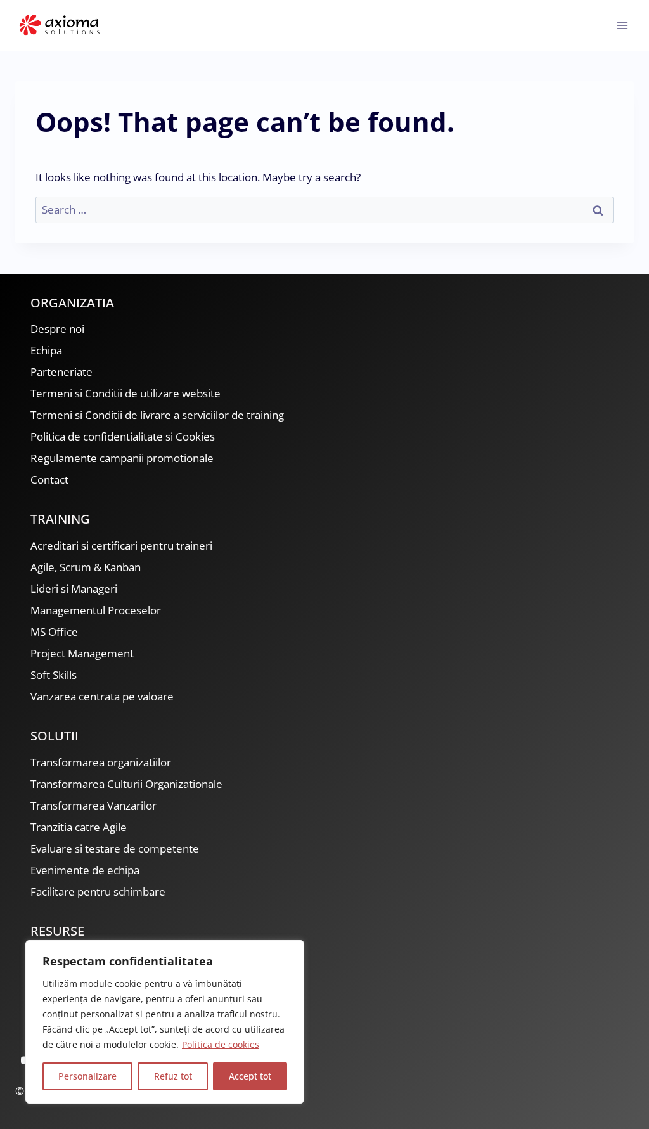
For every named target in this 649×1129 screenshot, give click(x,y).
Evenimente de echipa (84, 870)
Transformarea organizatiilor (100, 762)
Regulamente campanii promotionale (122, 458)
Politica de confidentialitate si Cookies (122, 436)
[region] (164, 1022)
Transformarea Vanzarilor (93, 805)
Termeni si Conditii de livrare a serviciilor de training (157, 415)
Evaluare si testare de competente (114, 848)
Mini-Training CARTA (80, 957)
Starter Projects (68, 1000)
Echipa (46, 350)
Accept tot (250, 1076)
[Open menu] (622, 25)
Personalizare (87, 1076)
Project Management (82, 653)
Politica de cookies (220, 1044)
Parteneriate (61, 372)
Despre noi (57, 328)
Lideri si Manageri (73, 588)
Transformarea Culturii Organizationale (126, 784)
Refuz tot (173, 1076)
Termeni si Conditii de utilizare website (125, 393)
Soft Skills (53, 675)
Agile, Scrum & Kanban (85, 567)
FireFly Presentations (82, 979)
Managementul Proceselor (95, 610)
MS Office (54, 631)
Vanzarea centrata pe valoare (102, 696)
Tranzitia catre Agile (78, 827)
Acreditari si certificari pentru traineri (121, 545)
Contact (49, 479)
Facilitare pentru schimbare (97, 891)
